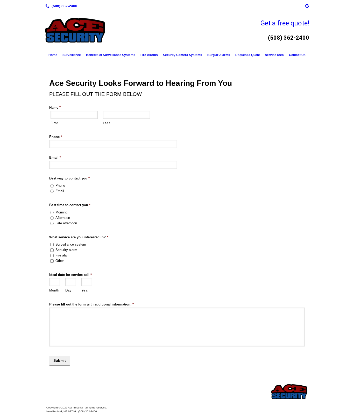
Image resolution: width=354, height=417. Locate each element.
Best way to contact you (69, 178)
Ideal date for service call (70, 274)
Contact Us (297, 55)
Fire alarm (62, 255)
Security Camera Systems (182, 55)
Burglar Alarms (218, 55)
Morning (61, 212)
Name (55, 107)
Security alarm (66, 250)
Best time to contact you (69, 205)
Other (59, 261)
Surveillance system (70, 244)
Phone (55, 136)
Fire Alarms (149, 55)
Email (55, 157)
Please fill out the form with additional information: (91, 304)
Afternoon (62, 218)
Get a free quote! (284, 23)
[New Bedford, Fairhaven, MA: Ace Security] (177, 391)
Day (68, 290)
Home (52, 55)
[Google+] (307, 6)
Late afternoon (66, 223)
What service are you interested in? (78, 237)
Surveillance (71, 55)
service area (274, 55)
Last (106, 123)
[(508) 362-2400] (60, 6)
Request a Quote (247, 55)
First (54, 123)
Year (85, 290)
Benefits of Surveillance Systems (110, 55)
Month (54, 290)
